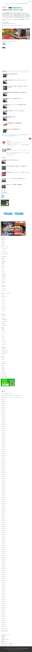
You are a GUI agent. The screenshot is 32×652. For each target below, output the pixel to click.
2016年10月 (2, 603)
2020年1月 (2, 528)
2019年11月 (2, 532)
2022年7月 (2, 470)
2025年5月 (2, 407)
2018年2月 (2, 572)
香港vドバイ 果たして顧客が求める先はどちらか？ (15, 98)
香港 (1, 327)
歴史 (2, 330)
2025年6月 (2, 405)
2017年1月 (2, 597)
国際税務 (2, 239)
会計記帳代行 (3, 315)
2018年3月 (2, 570)
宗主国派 (12, 25)
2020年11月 (2, 509)
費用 (2, 271)
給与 (2, 294)
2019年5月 (2, 543)
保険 (2, 242)
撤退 (2, 365)
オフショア (3, 288)
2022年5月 (2, 474)
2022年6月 (2, 472)
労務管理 (3, 282)
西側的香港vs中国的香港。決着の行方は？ (9, 23)
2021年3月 (2, 501)
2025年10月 (2, 401)
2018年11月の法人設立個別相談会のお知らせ (14, 129)
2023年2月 (2, 457)
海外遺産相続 (3, 323)
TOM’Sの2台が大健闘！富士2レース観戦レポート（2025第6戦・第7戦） (16, 166)
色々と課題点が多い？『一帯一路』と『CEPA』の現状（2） (16, 110)
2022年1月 (2, 482)
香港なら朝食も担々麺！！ (4, 643)
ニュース (3, 311)
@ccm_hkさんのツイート (4, 389)
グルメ (2, 338)
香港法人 (9, 25)
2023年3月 (2, 455)
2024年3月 (2, 432)
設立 (2, 269)
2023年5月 (2, 451)
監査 (2, 317)
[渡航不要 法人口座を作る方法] (16, 203)
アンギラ (3, 305)
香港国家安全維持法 (19, 25)
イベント (2, 250)
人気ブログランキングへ (5, 631)
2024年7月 (2, 424)
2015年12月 (2, 622)
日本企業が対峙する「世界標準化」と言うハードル (11, 135)
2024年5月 (2, 428)
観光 (2, 334)
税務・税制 (3, 296)
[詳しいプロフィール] (4, 143)
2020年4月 (2, 522)
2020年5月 (2, 520)
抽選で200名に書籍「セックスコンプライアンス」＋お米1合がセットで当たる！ (17, 172)
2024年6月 (2, 426)
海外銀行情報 (3, 285)
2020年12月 (2, 507)
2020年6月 (2, 518)
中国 (1, 356)
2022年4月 (2, 476)
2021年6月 (2, 495)
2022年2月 (2, 480)
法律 (2, 265)
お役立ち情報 (5, 25)
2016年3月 (2, 616)
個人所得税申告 (4, 321)
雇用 (2, 263)
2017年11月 (2, 578)
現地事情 (3, 363)
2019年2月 (2, 549)
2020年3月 (2, 524)
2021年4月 (2, 499)
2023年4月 (2, 453)
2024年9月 (2, 420)
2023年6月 (2, 449)
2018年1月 (2, 574)
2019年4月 (2, 545)
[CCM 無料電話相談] (4, 150)
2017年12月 (2, 576)
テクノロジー (3, 332)
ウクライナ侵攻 (3, 248)
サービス (3, 344)
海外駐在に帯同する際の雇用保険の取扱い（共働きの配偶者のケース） (18, 92)
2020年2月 (2, 526)
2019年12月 (2, 530)
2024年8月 (2, 422)
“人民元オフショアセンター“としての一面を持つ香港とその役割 (17, 104)
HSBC (2, 286)
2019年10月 (2, 534)
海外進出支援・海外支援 (5, 639)
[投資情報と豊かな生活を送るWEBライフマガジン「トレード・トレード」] (16, 213)
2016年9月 (2, 605)
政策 (2, 359)
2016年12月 (2, 599)
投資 (2, 309)
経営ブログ (3, 638)
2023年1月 (2, 459)
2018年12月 (2, 553)
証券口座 (3, 290)
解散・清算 (3, 307)
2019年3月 (2, 547)
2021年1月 (2, 505)
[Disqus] (16, 59)
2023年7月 (2, 447)
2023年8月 (2, 445)
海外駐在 (3, 369)
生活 (2, 336)
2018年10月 (2, 557)
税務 (2, 267)
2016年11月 (2, 601)
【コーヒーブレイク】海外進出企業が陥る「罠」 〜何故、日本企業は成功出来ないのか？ (17, 134)
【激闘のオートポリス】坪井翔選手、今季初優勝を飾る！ (14, 184)
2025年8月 (2, 403)
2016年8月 (2, 607)
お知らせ (2, 346)
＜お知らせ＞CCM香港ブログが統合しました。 (7, 393)
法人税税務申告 (4, 319)
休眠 (2, 259)
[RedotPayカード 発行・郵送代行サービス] (16, 33)
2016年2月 (2, 618)
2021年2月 (2, 503)
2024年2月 (2, 434)
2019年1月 (2, 551)
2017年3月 (2, 593)
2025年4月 (2, 409)
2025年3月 (2, 411)
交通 (2, 340)
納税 (2, 357)
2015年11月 (2, 624)
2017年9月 (2, 582)
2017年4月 (2, 591)
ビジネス (3, 361)
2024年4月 (2, 430)
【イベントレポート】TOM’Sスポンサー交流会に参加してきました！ (16, 178)
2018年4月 (2, 568)
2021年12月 (2, 484)
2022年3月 (2, 478)
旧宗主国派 (15, 25)
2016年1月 (2, 620)
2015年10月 (2, 626)
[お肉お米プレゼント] (16, 228)
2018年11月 (2, 555)
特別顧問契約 (3, 261)
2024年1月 (2, 436)
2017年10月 (2, 580)
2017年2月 (2, 595)
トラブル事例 (3, 325)
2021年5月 (2, 497)
